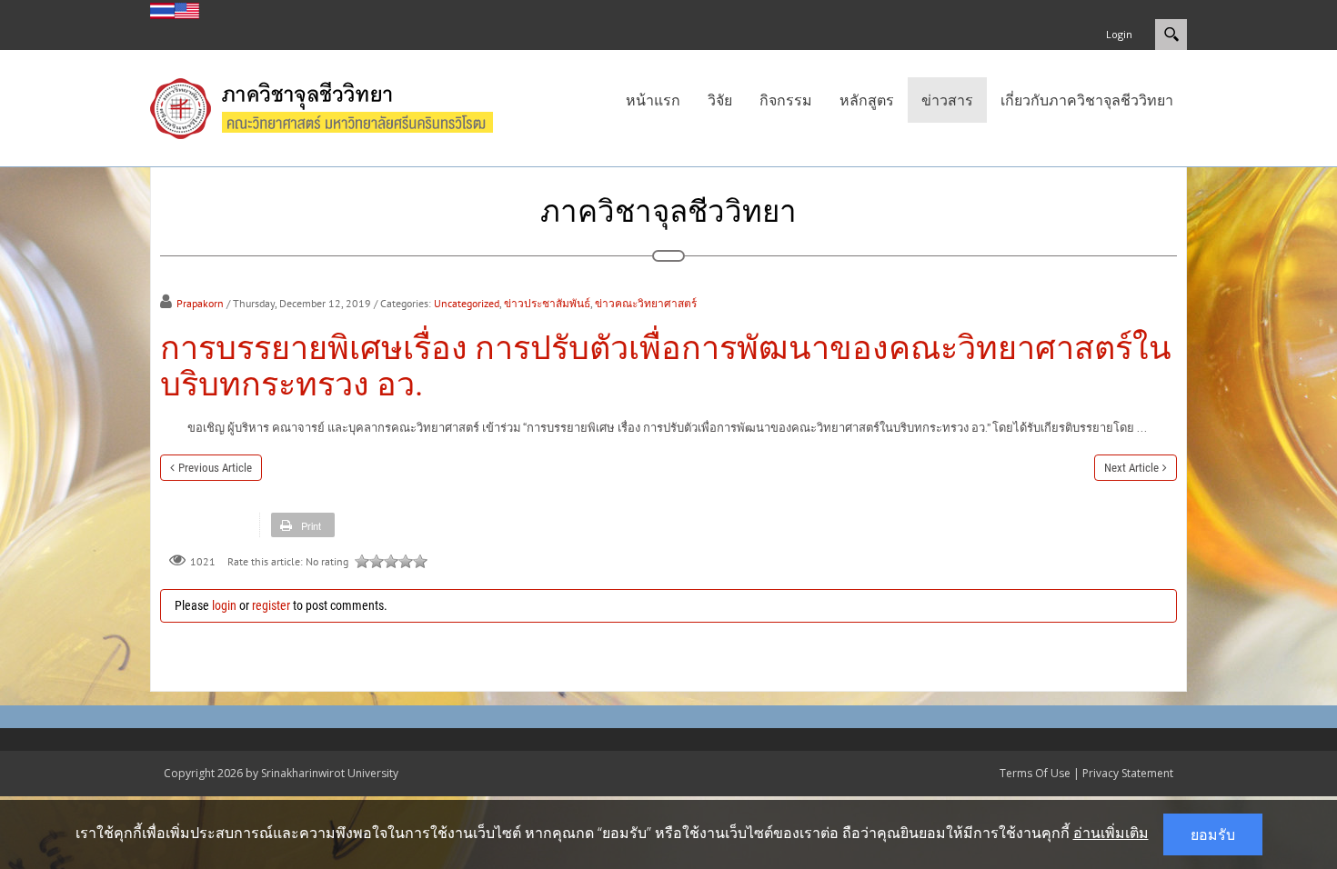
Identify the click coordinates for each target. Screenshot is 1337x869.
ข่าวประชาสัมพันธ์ (547, 303)
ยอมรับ (1213, 834)
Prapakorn (200, 303)
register (271, 605)
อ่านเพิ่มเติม (1111, 833)
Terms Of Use (1035, 773)
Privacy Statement (1127, 773)
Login (1119, 34)
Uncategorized (466, 303)
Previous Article (215, 467)
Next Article (1131, 467)
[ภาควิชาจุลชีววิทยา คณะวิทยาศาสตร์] (340, 106)
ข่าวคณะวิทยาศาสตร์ (646, 303)
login (224, 605)
